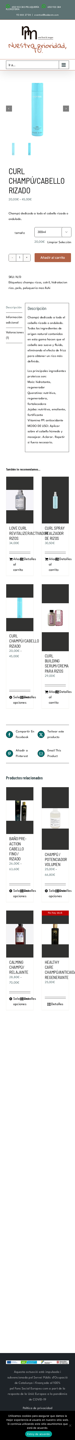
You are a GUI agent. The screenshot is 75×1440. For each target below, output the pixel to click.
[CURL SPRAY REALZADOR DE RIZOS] (55, 500)
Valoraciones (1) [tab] (14, 335)
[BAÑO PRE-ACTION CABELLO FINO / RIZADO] (19, 810)
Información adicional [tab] (14, 320)
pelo (18, 288)
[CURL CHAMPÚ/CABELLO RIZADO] (19, 607)
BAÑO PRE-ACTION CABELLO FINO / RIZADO (17, 848)
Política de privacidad (37, 1408)
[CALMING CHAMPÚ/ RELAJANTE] (19, 934)
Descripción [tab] (14, 307)
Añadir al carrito (52, 258)
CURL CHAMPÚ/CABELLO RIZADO (24, 640)
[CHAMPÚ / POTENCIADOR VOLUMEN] (55, 818)
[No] (70, 1425)
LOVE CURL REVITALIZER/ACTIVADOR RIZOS (28, 532)
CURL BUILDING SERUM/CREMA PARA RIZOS (57, 663)
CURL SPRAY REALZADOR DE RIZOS (55, 532)
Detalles (27, 559)
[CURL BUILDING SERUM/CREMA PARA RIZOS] (55, 617)
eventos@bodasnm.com (46, 15)
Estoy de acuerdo (38, 1434)
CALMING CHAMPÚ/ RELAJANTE (18, 967)
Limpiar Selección (59, 242)
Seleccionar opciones (16, 700)
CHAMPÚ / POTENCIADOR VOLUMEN (56, 859)
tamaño (20, 233)
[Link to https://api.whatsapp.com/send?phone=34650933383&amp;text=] (8, 6)
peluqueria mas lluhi (37, 288)
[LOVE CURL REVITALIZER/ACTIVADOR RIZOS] (19, 500)
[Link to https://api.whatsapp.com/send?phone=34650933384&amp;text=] (44, 6)
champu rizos (32, 282)
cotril (46, 282)
